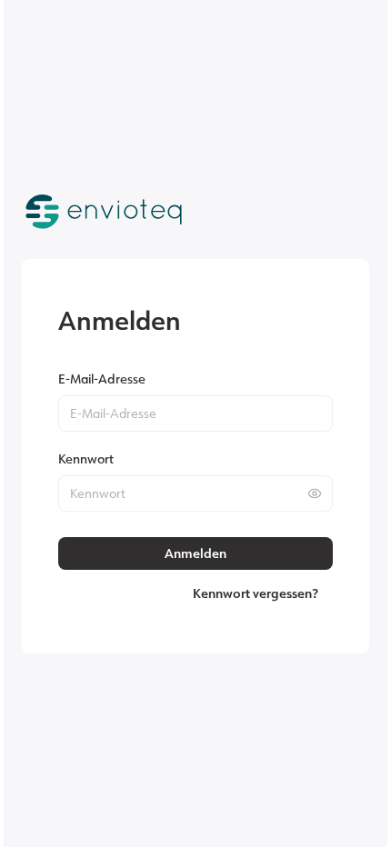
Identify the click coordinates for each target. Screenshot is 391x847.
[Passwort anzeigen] (314, 493)
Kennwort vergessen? (255, 593)
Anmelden (195, 553)
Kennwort (86, 458)
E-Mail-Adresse (101, 378)
